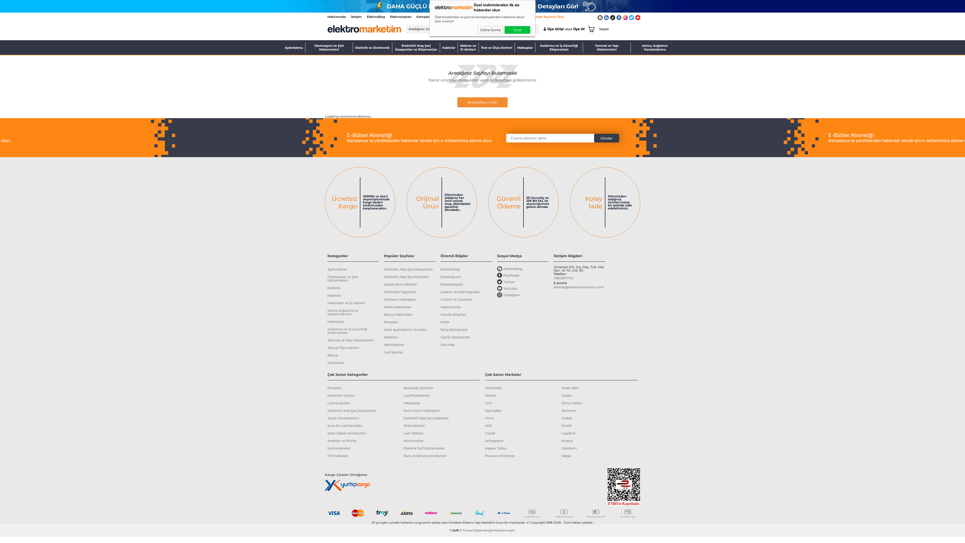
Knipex (567, 441)
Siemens (568, 411)
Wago (566, 456)
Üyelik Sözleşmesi (455, 337)
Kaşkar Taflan (496, 448)
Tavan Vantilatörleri (343, 418)
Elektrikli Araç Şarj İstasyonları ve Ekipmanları (416, 47)
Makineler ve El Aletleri (346, 303)
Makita (490, 395)
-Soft (454, 530)
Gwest (490, 433)
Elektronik (336, 363)
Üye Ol (579, 29)
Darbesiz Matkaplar (400, 299)
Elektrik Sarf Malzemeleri (424, 448)
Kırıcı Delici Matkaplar (422, 411)
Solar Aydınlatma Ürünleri (405, 330)
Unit (488, 403)
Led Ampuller (338, 403)
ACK (488, 426)
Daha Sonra (490, 30)
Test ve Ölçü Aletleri (496, 48)
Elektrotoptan (400, 17)
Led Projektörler (417, 395)
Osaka (566, 395)
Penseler (391, 322)
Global (566, 418)
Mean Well (570, 388)
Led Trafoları (414, 433)
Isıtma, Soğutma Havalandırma (654, 47)
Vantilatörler (394, 345)
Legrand (568, 433)
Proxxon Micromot (500, 456)
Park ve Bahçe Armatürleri (425, 456)
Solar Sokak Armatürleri (346, 433)
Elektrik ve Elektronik (372, 48)
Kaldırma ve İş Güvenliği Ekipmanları (559, 47)
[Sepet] (590, 29)
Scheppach (494, 441)
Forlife (566, 426)
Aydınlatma (294, 48)
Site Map (448, 345)
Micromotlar (414, 441)
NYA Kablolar (414, 426)
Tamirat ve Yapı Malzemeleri (607, 47)
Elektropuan (451, 277)
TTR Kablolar (337, 456)
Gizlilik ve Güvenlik (456, 299)
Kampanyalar (426, 17)
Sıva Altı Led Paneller (344, 426)
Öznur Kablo (571, 403)
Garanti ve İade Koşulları (460, 292)
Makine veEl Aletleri (468, 47)
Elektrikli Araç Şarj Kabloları (406, 277)
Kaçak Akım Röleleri (400, 284)
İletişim (356, 17)
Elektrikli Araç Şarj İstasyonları (408, 269)
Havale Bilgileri (453, 314)
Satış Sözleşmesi (454, 330)
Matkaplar (525, 48)
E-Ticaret (466, 530)
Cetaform (569, 448)
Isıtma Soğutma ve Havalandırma (342, 312)
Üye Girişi (555, 29)
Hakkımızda (336, 17)
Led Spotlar (393, 352)
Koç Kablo (493, 411)
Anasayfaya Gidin (482, 102)
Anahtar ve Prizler (342, 441)
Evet (517, 30)
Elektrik (333, 288)
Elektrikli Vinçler (341, 395)
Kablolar (448, 48)
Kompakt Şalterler (418, 388)
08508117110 (563, 278)
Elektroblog (450, 269)
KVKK (445, 322)
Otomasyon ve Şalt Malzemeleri (329, 47)
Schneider (493, 388)
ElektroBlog (376, 17)
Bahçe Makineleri (398, 314)
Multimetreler (338, 448)
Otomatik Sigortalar (400, 292)
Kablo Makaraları (398, 307)
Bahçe (332, 355)
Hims (489, 418)
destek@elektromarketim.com (579, 287)
